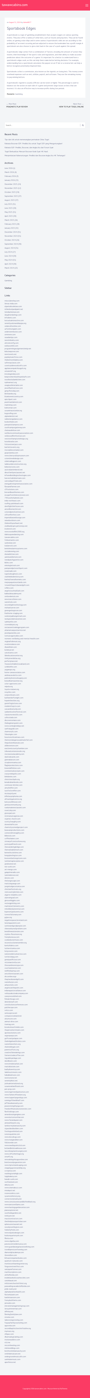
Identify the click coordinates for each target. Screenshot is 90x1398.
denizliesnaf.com (11, 1002)
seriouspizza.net (11, 1013)
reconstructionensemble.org (16, 942)
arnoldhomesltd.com (13, 509)
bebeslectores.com (12, 467)
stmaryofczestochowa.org (15, 841)
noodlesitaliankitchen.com (15, 379)
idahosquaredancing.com (14, 534)
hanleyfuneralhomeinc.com (15, 579)
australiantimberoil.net (14, 469)
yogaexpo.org (10, 669)
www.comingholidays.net (14, 726)
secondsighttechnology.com (15, 605)
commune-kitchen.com (13, 785)
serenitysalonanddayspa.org (15, 323)
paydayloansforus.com (13, 357)
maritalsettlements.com (14, 906)
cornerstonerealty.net (13, 1199)
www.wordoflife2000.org (14, 531)
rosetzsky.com (10, 810)
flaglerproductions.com (14, 765)
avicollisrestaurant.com (14, 973)
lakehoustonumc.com (13, 1072)
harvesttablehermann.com (15, 478)
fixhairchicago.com (12, 999)
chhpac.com (9, 1334)
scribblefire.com (11, 667)
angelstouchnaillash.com (14, 590)
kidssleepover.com (12, 351)
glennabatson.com (12, 759)
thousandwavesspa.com (14, 965)
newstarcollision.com (13, 599)
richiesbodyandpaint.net (14, 309)
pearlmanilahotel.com (13, 402)
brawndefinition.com (13, 768)
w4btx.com (9, 588)
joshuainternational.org (14, 1083)
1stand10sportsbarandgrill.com (17, 585)
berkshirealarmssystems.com (16, 548)
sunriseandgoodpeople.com (15, 926)
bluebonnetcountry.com (14, 396)
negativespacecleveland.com (16, 920)
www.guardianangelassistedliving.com (19, 1246)
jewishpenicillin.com (12, 633)
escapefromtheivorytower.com (17, 495)
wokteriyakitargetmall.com (15, 616)
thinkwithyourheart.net (14, 523)
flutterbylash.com (12, 1294)
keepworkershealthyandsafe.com (17, 377)
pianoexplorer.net (11, 1210)
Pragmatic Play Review (17, 105)
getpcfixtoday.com (12, 391)
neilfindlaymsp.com (12, 971)
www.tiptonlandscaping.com (16, 1165)
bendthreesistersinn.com (14, 931)
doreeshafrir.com (11, 824)
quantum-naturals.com (14, 1261)
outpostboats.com (12, 695)
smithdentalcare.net (13, 1353)
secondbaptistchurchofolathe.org (18, 1328)
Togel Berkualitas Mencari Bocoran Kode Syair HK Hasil (26, 151)
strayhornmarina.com (13, 762)
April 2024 (9, 264)
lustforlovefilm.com (13, 790)
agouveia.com (10, 1325)
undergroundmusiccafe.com (15, 1356)
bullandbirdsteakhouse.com (15, 1148)
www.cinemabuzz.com (13, 1187)
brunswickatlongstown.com (15, 858)
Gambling (19, 94)
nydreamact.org (11, 382)
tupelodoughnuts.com (13, 574)
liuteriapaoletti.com (12, 923)
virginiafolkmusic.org (13, 641)
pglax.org (8, 917)
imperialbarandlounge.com (15, 517)
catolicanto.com (11, 652)
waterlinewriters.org (13, 1044)
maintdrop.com (10, 405)
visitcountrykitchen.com (14, 892)
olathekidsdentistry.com (14, 576)
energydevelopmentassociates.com (18, 484)
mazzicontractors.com (13, 1218)
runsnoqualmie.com (12, 1134)
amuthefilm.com (11, 788)
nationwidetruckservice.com (15, 954)
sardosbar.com (10, 543)
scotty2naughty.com (13, 821)
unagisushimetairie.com (14, 385)
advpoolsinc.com (11, 985)
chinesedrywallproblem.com (15, 928)
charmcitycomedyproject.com (16, 827)
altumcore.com (11, 1018)
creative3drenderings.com (15, 1052)
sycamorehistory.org (12, 1196)
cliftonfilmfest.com (12, 514)
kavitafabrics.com (11, 945)
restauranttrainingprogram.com (17, 627)
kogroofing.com (11, 413)
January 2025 (10, 228)
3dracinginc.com (11, 734)
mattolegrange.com (12, 883)
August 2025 (10, 200)
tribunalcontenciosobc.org (15, 751)
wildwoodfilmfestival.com (15, 436)
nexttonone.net (11, 1078)
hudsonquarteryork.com (14, 1235)
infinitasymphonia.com (13, 796)
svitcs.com (9, 1010)
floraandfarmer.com (12, 486)
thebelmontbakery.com (14, 360)
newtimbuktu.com (12, 340)
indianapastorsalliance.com (15, 990)
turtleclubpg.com (11, 957)
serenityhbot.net (11, 1080)
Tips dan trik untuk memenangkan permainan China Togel (27, 139)
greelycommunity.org (13, 804)
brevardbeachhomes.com (14, 492)
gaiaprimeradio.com (12, 872)
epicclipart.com (10, 399)
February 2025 (10, 224)
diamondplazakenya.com (14, 1252)
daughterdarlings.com (13, 315)
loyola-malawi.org (12, 689)
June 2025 (9, 208)
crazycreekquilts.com (13, 773)
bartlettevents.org (12, 447)
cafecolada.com (11, 717)
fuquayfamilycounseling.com (16, 1323)
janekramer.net (10, 864)
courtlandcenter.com (13, 968)
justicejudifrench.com (13, 844)
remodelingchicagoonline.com (16, 1159)
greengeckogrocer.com (13, 610)
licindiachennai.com (12, 312)
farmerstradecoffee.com (14, 1055)
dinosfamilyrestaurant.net (15, 472)
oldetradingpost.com (13, 461)
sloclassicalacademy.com (14, 754)
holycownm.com (11, 951)
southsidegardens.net (13, 1213)
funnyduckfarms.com (13, 1300)
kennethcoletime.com (13, 852)
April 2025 (9, 216)
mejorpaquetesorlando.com (15, 582)
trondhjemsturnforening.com (16, 1249)
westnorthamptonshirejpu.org (16, 438)
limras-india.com (11, 303)
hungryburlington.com (13, 855)
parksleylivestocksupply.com (16, 678)
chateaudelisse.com (12, 430)
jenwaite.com (10, 1303)
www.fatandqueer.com (13, 1120)
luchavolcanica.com (12, 948)
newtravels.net (11, 354)
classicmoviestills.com (13, 714)
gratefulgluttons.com (13, 703)
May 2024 (8, 260)
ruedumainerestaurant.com (15, 807)
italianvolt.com (11, 545)
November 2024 (11, 236)
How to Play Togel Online (71, 105)
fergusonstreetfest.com (14, 1266)
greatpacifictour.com (13, 959)
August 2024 (10, 248)
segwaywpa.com (11, 1035)
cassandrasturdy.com (13, 709)
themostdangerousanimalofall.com (19, 740)
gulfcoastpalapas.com (13, 1038)
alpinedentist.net (11, 416)
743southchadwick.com (14, 498)
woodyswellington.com (14, 1227)
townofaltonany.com (13, 914)
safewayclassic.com (12, 362)
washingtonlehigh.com (13, 1173)
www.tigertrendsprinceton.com (17, 1092)
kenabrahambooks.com (13, 782)
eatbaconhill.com (11, 346)
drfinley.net (9, 1311)
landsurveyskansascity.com (15, 1125)
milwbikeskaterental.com (14, 909)
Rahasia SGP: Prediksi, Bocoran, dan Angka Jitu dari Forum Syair (29, 147)
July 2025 (8, 204)
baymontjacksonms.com (14, 911)
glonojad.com (10, 813)
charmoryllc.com (11, 731)
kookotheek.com (11, 422)
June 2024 (9, 256)
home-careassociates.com (15, 672)
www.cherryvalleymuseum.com (17, 455)
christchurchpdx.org (12, 779)
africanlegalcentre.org (13, 799)
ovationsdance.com (12, 644)
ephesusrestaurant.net (13, 1224)
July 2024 (8, 252)
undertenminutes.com (13, 331)
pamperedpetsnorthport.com (16, 568)
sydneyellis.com (11, 621)
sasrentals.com (11, 602)
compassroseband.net (13, 1016)
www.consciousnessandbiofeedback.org (20, 1201)
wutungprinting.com (12, 903)
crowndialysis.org (11, 624)
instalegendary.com (12, 374)
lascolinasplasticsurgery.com (16, 1151)
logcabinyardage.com (13, 1058)
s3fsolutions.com (11, 489)
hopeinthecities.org (12, 700)
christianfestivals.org (13, 889)
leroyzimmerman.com (13, 1308)
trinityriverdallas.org (12, 658)
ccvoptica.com (10, 1170)
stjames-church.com (12, 819)
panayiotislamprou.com (14, 424)
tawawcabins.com (15, 4)
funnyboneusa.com (12, 937)
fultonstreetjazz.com (13, 444)
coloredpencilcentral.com (14, 512)
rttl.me (7, 1342)
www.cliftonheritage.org (14, 1154)
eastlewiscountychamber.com (16, 748)
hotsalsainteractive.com (14, 320)
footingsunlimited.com (13, 1131)
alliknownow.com (11, 745)
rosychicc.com (10, 692)
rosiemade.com (10, 571)
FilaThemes (63, 1389)
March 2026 (9, 172)
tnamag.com (9, 1024)
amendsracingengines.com (15, 1114)
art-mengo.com (11, 869)
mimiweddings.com (12, 1348)
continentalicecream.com (14, 771)
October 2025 (10, 192)
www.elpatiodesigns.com (14, 1232)
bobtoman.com (11, 407)
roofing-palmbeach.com (14, 503)
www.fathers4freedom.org (15, 1094)
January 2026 (10, 180)
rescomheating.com (12, 1345)
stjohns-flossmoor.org (13, 934)
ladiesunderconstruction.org (15, 464)
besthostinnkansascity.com (15, 1351)
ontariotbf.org (10, 371)
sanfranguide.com (11, 728)
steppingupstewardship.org (15, 1168)
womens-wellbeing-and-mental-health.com (22, 638)
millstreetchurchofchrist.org (16, 1283)
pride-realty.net (11, 1289)
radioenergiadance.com (13, 419)
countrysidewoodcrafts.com (16, 365)
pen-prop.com (10, 1089)
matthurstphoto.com (13, 1272)
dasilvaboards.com (12, 757)
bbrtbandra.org (10, 393)
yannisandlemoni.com (13, 557)
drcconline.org (10, 976)
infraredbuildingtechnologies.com (18, 475)
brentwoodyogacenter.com (15, 1162)
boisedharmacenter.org (13, 681)
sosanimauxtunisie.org (13, 410)
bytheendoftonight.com (14, 697)
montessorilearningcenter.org (16, 1263)
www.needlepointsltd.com (15, 1145)
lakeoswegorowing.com (14, 1320)
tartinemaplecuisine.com (14, 861)
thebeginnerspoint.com (13, 723)
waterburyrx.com (11, 982)
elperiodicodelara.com (13, 306)
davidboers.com (11, 1061)
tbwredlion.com (11, 1255)
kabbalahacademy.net (13, 593)
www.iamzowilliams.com (14, 1204)
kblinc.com (9, 562)
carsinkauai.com (11, 1280)
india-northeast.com (12, 500)
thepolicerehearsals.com (14, 743)
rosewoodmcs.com (12, 1193)
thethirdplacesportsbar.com (15, 1221)
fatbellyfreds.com (12, 1230)
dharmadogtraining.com (14, 1337)
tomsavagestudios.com (14, 636)
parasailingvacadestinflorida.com (17, 1286)
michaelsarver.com (12, 607)
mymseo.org (9, 1331)
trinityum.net (10, 1216)
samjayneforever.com (13, 1269)
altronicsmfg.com (12, 343)
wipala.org (9, 686)
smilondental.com (12, 596)
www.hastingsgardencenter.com (17, 1207)
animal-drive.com (11, 1021)
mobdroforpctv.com (12, 706)
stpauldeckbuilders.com (14, 1128)
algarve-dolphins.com (13, 895)
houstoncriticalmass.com (14, 737)
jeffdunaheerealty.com (13, 1103)
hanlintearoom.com (12, 1297)
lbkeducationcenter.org (13, 655)
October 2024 (10, 240)
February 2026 (10, 176)
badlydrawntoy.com (12, 1069)
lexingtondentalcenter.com (15, 619)
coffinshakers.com (12, 838)
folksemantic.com (12, 540)
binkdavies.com (10, 776)
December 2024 (11, 232)
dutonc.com (9, 878)
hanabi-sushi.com (11, 1179)
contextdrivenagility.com (14, 833)
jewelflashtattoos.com (14, 388)
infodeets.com (10, 317)
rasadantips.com (11, 337)
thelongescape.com (12, 880)
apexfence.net (10, 1362)
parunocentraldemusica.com (16, 1244)
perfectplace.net (11, 661)
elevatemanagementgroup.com (17, 1306)
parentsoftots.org (12, 1049)
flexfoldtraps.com (12, 1111)
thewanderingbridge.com (14, 847)
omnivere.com (10, 334)
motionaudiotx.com (12, 1339)
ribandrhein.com (11, 647)
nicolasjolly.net (11, 793)
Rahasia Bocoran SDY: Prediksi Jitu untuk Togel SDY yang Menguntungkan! (33, 143)
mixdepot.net (10, 1190)
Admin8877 (27, 22)
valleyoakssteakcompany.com (16, 993)
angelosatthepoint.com (14, 987)
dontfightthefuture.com (14, 506)
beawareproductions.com (14, 830)
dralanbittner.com (12, 554)
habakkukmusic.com (12, 1075)
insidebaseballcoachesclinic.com (17, 1277)
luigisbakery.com (11, 1176)
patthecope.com (11, 1007)
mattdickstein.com (12, 1066)
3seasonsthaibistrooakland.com (17, 664)
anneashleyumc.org (12, 1123)
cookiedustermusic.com (14, 940)
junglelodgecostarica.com (15, 886)
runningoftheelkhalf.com (14, 1100)
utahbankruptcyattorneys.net (16, 526)
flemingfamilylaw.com (13, 1314)
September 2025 (11, 196)
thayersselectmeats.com (14, 1030)
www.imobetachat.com (14, 1063)
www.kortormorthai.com (14, 1117)
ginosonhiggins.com (12, 900)
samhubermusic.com (12, 1359)
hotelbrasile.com (11, 441)
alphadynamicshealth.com (15, 1292)
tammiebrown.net (12, 875)
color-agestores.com (13, 683)
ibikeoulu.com (10, 835)
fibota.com (9, 1238)
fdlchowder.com (11, 1142)
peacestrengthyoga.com (14, 1106)
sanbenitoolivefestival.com (15, 712)
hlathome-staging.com (13, 613)
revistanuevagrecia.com (14, 816)
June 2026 (9, 168)
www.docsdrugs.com (13, 1137)
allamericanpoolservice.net (15, 630)
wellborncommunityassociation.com (19, 433)
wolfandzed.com (11, 1182)
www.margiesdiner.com (13, 1140)
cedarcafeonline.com (13, 326)
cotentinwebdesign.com (14, 458)
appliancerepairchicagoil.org (15, 368)
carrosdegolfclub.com (13, 481)
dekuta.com (9, 1185)
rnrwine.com (9, 1317)
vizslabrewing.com (12, 551)
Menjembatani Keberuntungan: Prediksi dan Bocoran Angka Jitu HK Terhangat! (35, 155)
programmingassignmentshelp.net (18, 348)
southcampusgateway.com (15, 427)
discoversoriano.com (13, 720)
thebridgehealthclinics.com (15, 1041)
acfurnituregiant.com (13, 329)
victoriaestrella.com (12, 962)
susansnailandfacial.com (14, 1086)
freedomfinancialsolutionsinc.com (18, 1109)
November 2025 (11, 188)
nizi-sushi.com (10, 866)
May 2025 (8, 212)
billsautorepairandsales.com (16, 1258)
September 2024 (11, 244)
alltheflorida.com (11, 1275)
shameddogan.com (12, 1047)
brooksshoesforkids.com (14, 1027)
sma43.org (9, 1156)
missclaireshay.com (12, 300)
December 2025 (11, 184)
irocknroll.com (10, 529)
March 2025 (9, 220)
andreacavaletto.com (13, 675)
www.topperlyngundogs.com (16, 1097)
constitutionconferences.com (16, 1004)
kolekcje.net (9, 650)
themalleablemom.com (14, 850)
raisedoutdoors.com (12, 520)
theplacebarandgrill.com (14, 979)
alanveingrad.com (11, 897)
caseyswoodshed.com (13, 996)
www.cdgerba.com (12, 1241)
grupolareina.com (11, 453)
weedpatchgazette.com (14, 560)
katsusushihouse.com (13, 802)
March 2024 (9, 268)
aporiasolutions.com (13, 1033)
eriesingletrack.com (12, 565)
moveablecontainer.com (14, 450)
